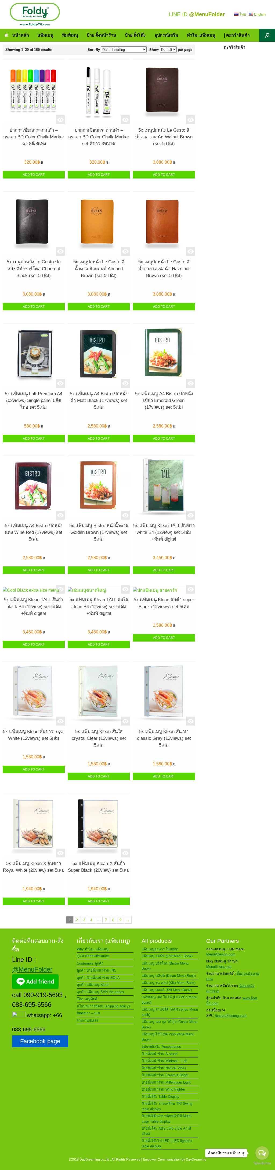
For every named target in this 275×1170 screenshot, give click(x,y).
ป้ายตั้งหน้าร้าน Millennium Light (166, 1082)
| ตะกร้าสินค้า (237, 35)
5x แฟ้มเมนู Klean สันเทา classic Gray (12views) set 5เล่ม (164, 738)
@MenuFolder (32, 969)
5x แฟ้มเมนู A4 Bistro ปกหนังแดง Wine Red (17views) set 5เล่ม (34, 532)
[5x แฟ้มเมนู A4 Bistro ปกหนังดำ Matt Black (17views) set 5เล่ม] (99, 356)
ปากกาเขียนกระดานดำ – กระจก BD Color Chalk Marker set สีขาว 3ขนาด (98, 137)
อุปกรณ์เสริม (166, 35)
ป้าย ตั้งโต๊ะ (135, 35)
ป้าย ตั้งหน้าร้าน (101, 35)
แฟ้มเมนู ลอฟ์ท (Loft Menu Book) (167, 956)
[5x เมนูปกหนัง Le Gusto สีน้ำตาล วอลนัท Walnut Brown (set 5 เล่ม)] (164, 92)
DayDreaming (196, 1159)
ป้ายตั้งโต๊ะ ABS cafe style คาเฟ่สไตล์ (166, 1131)
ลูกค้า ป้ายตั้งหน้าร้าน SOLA (98, 978)
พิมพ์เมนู (70, 35)
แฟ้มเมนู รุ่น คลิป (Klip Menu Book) (169, 983)
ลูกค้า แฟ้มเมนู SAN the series (100, 992)
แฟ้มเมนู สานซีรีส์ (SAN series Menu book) (170, 1012)
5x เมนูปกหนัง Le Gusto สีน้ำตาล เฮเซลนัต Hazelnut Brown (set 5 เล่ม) (164, 268)
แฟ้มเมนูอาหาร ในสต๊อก (160, 949)
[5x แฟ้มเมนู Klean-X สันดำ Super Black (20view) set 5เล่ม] (99, 825)
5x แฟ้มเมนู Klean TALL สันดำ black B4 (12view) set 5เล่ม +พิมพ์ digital (33, 606)
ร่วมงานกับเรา (87, 1020)
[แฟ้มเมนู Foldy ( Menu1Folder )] (34, 14)
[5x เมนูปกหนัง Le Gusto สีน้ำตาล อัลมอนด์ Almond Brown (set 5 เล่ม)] (99, 224)
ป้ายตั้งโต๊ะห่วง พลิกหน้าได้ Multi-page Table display (166, 1118)
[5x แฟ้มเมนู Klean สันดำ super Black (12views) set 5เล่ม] (164, 590)
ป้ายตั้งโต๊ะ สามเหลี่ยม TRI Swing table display (167, 1106)
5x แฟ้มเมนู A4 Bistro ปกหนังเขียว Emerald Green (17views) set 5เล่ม (164, 400)
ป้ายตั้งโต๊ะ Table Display (160, 1097)
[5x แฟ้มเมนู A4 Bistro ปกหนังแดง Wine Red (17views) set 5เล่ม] (34, 488)
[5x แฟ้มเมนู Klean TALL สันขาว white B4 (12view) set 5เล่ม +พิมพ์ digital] (164, 488)
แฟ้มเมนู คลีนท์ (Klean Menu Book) (169, 976)
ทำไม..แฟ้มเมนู (201, 35)
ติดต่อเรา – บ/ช (88, 1013)
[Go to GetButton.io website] (262, 1164)
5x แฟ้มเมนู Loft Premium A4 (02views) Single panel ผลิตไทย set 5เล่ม (33, 400)
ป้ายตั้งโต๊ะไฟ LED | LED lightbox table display (167, 1143)
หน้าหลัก (20, 35)
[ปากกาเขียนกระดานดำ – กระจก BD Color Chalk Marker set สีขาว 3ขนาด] (99, 92)
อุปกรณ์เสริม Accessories (161, 1047)
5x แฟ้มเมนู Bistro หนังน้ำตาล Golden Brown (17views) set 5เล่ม (98, 532)
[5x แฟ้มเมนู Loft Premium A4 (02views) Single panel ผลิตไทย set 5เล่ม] (34, 356)
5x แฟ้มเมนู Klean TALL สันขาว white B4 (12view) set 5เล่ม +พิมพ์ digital (164, 532)
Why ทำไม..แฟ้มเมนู (92, 949)
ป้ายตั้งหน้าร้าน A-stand (160, 1054)
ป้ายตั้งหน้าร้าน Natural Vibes (164, 1068)
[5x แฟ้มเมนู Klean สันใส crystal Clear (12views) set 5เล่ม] (99, 693)
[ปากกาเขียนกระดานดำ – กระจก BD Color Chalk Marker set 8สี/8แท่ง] (34, 92)
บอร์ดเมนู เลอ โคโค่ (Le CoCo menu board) (169, 999)
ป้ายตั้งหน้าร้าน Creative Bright (165, 1075)
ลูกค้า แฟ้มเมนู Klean (93, 985)
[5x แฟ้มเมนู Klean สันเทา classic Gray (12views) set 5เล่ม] (164, 693)
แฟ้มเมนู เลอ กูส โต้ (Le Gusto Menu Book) (169, 1024)
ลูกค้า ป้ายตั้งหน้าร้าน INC (96, 970)
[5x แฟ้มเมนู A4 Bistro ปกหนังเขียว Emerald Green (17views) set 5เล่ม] (164, 356)
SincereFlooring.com (231, 1016)
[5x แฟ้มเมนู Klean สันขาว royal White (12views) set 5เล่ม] (34, 693)
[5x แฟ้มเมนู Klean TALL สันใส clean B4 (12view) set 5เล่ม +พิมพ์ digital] (99, 590)
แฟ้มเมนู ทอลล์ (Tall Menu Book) (167, 990)
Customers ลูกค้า (90, 963)
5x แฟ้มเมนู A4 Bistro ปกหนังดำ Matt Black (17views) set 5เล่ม (99, 400)
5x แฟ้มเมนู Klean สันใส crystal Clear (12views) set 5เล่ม (99, 738)
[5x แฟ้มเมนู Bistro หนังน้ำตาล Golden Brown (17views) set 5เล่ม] (99, 488)
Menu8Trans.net (218, 967)
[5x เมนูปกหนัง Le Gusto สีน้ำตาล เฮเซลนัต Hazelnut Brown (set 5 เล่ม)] (164, 224)
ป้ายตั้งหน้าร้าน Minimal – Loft (164, 1061)
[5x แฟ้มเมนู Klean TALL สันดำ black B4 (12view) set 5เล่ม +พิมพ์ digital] (34, 590)
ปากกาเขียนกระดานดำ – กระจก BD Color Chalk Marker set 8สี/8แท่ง (33, 137)
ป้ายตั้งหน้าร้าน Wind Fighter (163, 1089)
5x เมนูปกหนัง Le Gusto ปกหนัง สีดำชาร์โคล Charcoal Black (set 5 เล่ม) (34, 268)
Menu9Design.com (220, 954)
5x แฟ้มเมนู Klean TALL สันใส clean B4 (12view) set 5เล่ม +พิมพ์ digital (99, 606)
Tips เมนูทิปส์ (87, 999)
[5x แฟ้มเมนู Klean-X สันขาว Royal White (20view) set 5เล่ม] (34, 825)
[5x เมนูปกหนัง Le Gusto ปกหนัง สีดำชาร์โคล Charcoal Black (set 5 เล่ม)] (34, 224)
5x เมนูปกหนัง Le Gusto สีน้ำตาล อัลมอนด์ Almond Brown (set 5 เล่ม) (98, 268)
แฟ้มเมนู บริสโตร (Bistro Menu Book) (165, 966)
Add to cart (34, 175)
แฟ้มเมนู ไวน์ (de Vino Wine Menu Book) (168, 1037)
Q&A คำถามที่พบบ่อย (93, 956)
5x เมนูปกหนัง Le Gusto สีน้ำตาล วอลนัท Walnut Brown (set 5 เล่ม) (164, 137)
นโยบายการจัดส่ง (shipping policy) (103, 1006)
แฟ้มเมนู (45, 35)
